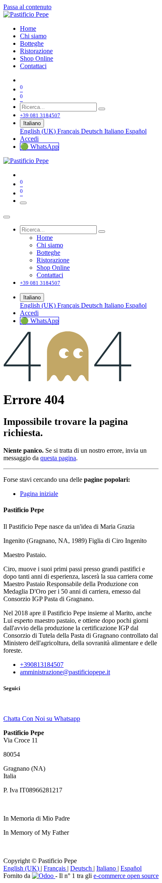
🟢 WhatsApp (39, 146)
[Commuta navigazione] (23, 203)
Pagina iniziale (39, 493)
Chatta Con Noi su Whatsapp (41, 718)
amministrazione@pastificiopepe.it (65, 672)
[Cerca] (101, 109)
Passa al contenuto (27, 6)
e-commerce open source (126, 875)
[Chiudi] (6, 217)
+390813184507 (42, 664)
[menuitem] (28, 28)
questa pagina (58, 457)
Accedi (29, 138)
